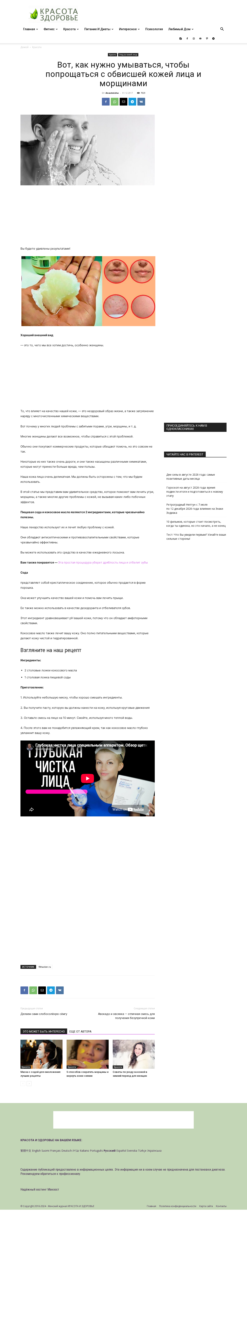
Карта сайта (206, 1206)
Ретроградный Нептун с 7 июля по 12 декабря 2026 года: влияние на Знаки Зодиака (194, 509)
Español (121, 1150)
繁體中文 (25, 1150)
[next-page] (29, 1083)
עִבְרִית (76, 1150)
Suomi (45, 1150)
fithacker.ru (45, 966)
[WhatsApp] (114, 102)
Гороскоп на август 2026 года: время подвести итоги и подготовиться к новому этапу (194, 491)
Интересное (128, 29)
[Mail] (200, 38)
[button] (222, 29)
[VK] (141, 102)
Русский (110, 1150)
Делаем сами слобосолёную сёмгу (43, 1014)
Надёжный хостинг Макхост (39, 1189)
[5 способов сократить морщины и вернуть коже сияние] (88, 1054)
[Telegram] (213, 38)
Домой (24, 47)
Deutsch (66, 1150)
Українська (154, 1150)
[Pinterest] (207, 38)
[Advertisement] (87, 217)
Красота (69, 29)
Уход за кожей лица (128, 54)
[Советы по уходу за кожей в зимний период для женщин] (134, 1054)
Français (55, 1150)
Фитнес (49, 29)
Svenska (132, 1150)
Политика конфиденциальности (177, 1206)
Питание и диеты (97, 29)
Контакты (221, 1206)
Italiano (84, 1150)
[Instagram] (194, 38)
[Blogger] (181, 38)
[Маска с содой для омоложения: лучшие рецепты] (41, 1054)
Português (96, 1150)
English (36, 1150)
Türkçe (142, 1150)
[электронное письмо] (123, 102)
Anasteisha (112, 92)
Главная (29, 29)
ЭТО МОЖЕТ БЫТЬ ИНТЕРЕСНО (44, 1031)
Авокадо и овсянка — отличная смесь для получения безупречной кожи (126, 1016)
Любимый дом (179, 29)
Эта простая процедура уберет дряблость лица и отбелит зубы (103, 562)
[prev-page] (22, 1083)
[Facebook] (187, 38)
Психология (154, 29)
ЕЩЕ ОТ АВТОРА (80, 1031)
